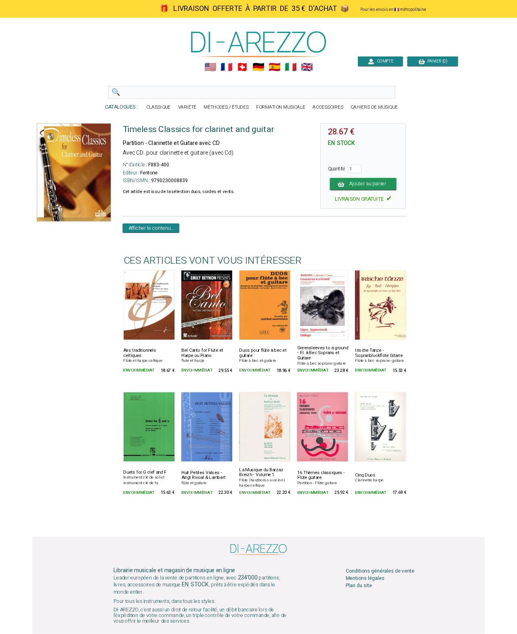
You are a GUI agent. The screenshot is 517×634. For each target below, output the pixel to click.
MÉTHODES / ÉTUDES (226, 107)
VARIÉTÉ (187, 107)
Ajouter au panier (368, 184)
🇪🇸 (274, 67)
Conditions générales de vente (380, 571)
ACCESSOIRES (328, 107)
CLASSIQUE (158, 107)
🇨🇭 (242, 67)
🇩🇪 (258, 67)
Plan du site (359, 586)
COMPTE (383, 61)
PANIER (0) (436, 61)
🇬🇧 (307, 67)
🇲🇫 (226, 67)
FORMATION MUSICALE (280, 107)
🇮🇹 (290, 67)
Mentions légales (365, 578)
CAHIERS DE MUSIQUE (374, 107)
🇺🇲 (210, 67)
